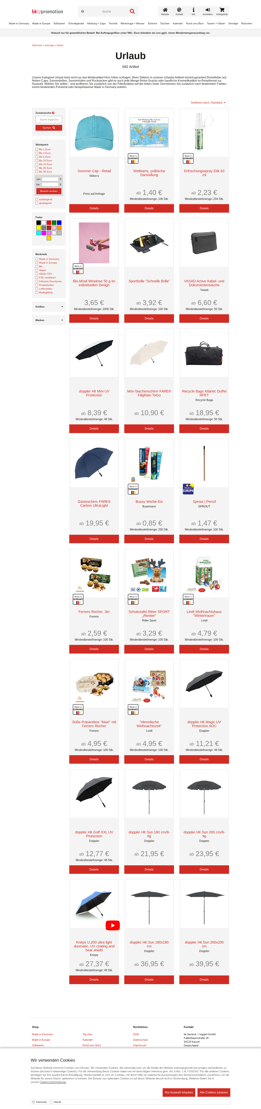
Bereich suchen (49, 191)
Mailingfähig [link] (46, 292)
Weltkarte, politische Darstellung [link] (149, 173)
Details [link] (94, 208)
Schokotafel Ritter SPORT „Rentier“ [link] (149, 614)
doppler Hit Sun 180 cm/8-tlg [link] (149, 834)
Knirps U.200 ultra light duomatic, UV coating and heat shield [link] (94, 946)
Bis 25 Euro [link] (45, 168)
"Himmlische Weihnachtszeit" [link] (149, 724)
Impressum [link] (139, 1045)
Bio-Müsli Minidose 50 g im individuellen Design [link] (94, 283)
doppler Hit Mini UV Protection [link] (94, 393)
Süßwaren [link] (59, 23)
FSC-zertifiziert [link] (47, 277)
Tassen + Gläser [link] (216, 23)
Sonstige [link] (233, 23)
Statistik (57, 1102)
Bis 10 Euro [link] (45, 160)
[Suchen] (132, 11)
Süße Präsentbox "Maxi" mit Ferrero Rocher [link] (94, 724)
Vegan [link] (42, 270)
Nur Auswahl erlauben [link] (179, 1092)
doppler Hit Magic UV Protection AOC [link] (204, 724)
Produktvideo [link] (46, 285)
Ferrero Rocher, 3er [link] (94, 612)
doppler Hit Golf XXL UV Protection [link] (94, 834)
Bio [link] (41, 266)
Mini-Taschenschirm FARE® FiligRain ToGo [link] (149, 393)
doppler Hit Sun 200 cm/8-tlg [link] (204, 834)
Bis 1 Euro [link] (45, 149)
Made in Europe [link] (41, 23)
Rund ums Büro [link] (195, 23)
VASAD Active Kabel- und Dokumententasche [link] (204, 283)
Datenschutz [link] (140, 1039)
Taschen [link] (165, 23)
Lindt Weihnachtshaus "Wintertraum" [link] (204, 614)
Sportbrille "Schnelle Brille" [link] (149, 281)
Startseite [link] (37, 45)
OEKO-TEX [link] (45, 273)
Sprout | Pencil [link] (204, 502)
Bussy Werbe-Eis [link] (149, 502)
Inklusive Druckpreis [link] (50, 281)
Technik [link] (113, 23)
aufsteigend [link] (45, 199)
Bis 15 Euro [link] (45, 164)
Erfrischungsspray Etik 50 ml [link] (204, 173)
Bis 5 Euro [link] (45, 156)
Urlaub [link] (60, 45)
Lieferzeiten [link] (45, 288)
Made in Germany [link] (19, 23)
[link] (49, 12)
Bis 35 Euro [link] (45, 171)
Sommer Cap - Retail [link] (94, 171)
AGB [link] (136, 1034)
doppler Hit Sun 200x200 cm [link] (204, 944)
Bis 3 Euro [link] (45, 153)
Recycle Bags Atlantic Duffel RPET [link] (204, 393)
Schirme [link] (152, 23)
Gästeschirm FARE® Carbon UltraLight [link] (94, 503)
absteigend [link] (45, 203)
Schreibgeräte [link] (76, 23)
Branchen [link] (246, 23)
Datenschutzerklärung (53, 1081)
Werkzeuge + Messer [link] (133, 23)
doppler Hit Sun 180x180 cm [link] (149, 944)
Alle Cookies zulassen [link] (214, 1092)
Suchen (47, 127)
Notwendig (41, 1102)
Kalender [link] (178, 23)
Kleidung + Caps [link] (96, 23)
